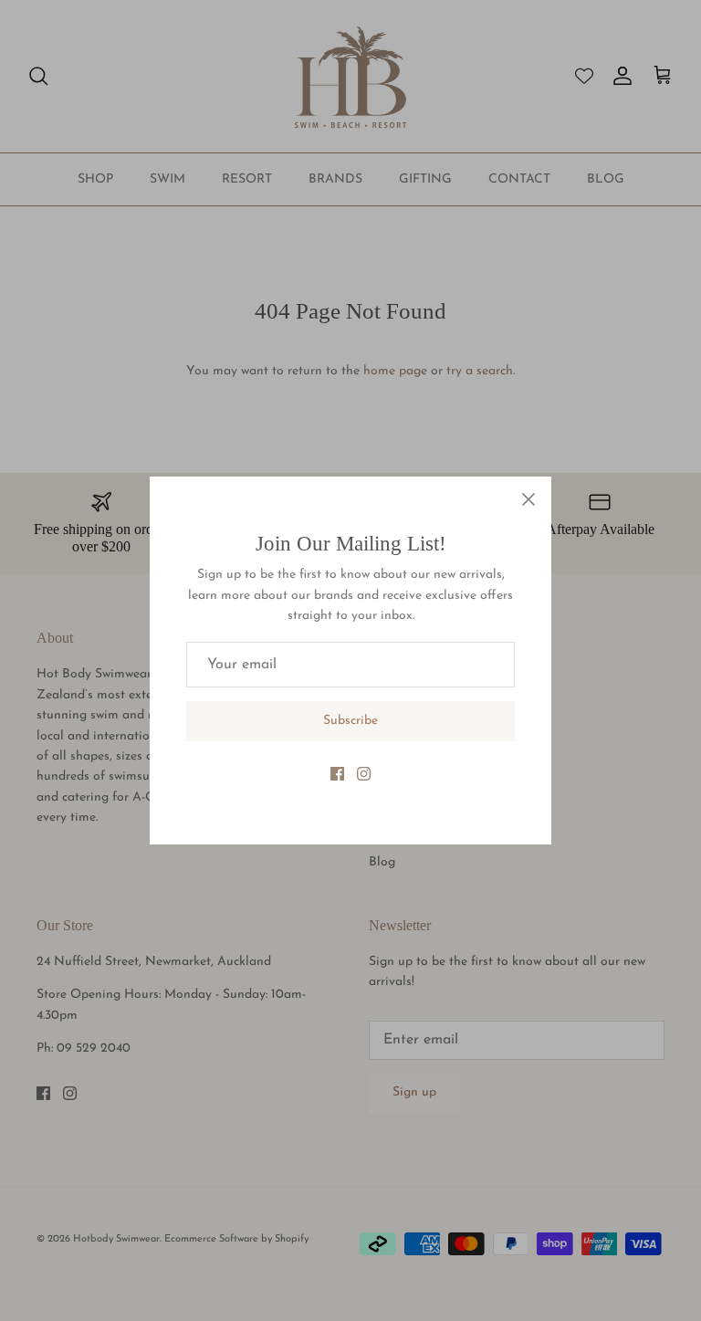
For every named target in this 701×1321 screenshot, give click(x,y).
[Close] (528, 499)
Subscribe (350, 721)
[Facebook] (337, 774)
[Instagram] (364, 774)
